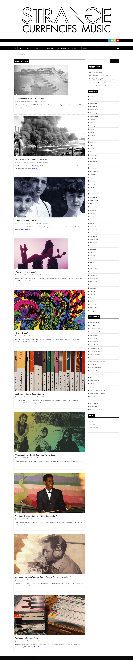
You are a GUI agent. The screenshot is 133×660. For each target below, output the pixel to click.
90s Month (92, 325)
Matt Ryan (29, 101)
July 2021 (92, 252)
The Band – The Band (95, 72)
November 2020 (94, 278)
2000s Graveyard (94, 322)
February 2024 (94, 155)
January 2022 (93, 233)
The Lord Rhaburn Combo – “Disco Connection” (36, 516)
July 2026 (92, 96)
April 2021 (92, 262)
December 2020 (94, 275)
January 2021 (93, 272)
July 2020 (92, 291)
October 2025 (93, 113)
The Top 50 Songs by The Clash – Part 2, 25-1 (102, 79)
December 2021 (94, 236)
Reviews (64, 48)
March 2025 (93, 135)
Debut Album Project (95, 348)
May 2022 (92, 220)
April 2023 (92, 187)
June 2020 (92, 294)
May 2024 (92, 148)
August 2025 (93, 119)
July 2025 (92, 122)
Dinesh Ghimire (48, 658)
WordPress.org (93, 431)
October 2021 (93, 242)
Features (38, 48)
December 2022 (94, 197)
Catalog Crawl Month (95, 345)
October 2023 (93, 168)
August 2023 (93, 174)
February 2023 (93, 191)
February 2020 (93, 307)
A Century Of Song (94, 328)
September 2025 (94, 116)
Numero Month (93, 364)
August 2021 (93, 249)
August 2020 (93, 288)
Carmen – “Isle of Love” (25, 272)
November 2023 (94, 165)
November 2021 (94, 239)
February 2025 (93, 139)
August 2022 (93, 210)
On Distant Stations (95, 367)
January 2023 (93, 194)
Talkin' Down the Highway (97, 393)
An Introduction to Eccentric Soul (29, 394)
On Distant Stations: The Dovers (98, 85)
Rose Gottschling (33, 274)
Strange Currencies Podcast (97, 390)
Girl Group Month (94, 354)
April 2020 (92, 301)
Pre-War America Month (96, 374)
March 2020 (93, 304)
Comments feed (93, 427)
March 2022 (93, 226)
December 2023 (94, 161)
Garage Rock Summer (95, 351)
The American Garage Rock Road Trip (100, 400)
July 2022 (92, 213)
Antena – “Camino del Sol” (26, 220)
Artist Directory (25, 48)
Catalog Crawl (93, 341)
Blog (85, 48)
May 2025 (92, 129)
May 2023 (92, 184)
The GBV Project (94, 403)
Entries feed (92, 424)
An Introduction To (95, 332)
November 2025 (94, 109)
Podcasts (75, 48)
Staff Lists (92, 384)
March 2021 (93, 265)
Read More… (28, 107)
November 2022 (94, 200)
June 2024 (92, 145)
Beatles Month (93, 335)
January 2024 (93, 158)
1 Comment (45, 336)
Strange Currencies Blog (96, 387)
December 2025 (94, 106)
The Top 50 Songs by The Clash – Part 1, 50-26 (102, 82)
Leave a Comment (41, 101)
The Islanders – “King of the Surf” (30, 98)
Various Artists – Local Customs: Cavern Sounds (36, 455)
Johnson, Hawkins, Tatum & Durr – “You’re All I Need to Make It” (43, 577)
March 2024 (93, 152)
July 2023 (92, 178)
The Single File (93, 406)
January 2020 (93, 311)
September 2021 (94, 246)
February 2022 (93, 229)
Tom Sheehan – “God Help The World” (31, 159)
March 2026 (93, 100)
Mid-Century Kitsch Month (97, 361)
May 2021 (92, 259)
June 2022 (92, 216)
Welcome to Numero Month (27, 638)
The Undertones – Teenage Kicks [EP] (100, 75)
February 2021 (93, 268)
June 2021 (92, 255)
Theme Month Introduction (97, 410)
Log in (91, 421)
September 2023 (94, 171)
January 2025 (93, 142)
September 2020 (94, 285)
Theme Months (51, 48)
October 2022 (93, 203)
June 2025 (92, 126)
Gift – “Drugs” (21, 333)
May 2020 (92, 298)
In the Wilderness (94, 358)
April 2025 (92, 132)
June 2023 (92, 181)
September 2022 (94, 207)
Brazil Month (93, 338)
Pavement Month (94, 371)
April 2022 (92, 223)
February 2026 (93, 103)
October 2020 (93, 281)
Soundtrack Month (94, 380)
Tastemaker (92, 397)
